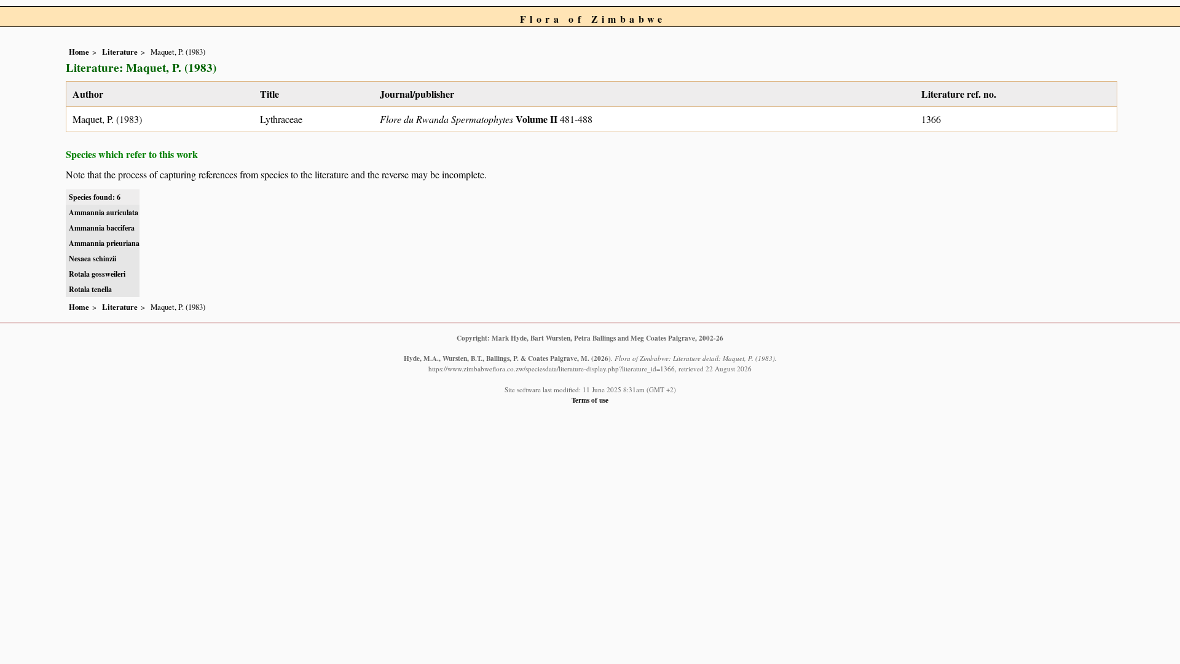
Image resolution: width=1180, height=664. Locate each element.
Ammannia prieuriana (104, 243)
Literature (120, 51)
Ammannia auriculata (103, 212)
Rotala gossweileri (97, 274)
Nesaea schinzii (92, 258)
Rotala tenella (90, 289)
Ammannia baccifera (102, 228)
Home (79, 51)
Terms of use (590, 400)
